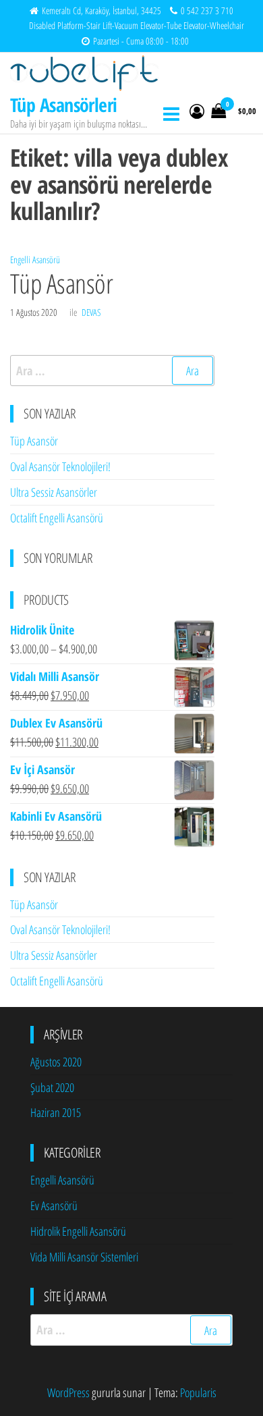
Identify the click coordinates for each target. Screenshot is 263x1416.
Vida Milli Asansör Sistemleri (84, 1257)
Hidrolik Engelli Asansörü (78, 1231)
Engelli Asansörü (35, 259)
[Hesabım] (196, 111)
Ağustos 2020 (56, 1062)
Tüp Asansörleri (63, 104)
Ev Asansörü (54, 1205)
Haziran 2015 (55, 1112)
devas (91, 312)
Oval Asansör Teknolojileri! (60, 466)
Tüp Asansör (61, 283)
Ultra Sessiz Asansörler (53, 492)
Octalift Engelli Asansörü (56, 518)
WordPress (68, 1392)
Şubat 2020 (52, 1087)
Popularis (198, 1392)
